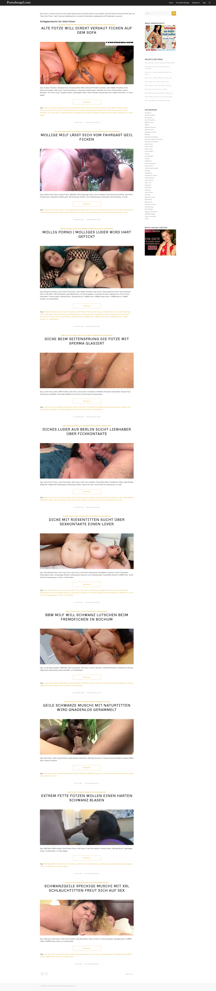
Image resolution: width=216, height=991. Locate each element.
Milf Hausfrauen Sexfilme (77, 212)
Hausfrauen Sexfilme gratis (87, 110)
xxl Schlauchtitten (52, 319)
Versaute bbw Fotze (105, 113)
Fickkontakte (86, 131)
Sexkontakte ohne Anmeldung (111, 212)
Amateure (64, 228)
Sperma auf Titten (88, 500)
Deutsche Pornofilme (74, 24)
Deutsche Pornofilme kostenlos (96, 108)
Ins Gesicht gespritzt (87, 314)
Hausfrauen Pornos (99, 131)
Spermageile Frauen (79, 113)
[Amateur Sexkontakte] (18, 3)
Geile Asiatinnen (150, 163)
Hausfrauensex (109, 24)
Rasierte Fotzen (150, 197)
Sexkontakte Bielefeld (64, 409)
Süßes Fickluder (92, 113)
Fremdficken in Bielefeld (95, 407)
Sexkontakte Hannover (110, 592)
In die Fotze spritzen (93, 864)
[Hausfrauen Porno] (87, 170)
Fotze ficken (82, 407)
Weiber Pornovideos (119, 113)
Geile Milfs (48, 314)
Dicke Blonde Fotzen (51, 590)
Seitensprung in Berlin (74, 500)
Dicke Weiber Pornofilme (115, 108)
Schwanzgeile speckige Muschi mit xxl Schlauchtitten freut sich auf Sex (86, 888)
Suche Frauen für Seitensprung (92, 409)
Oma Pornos (149, 192)
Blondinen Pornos (150, 132)
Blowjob (62, 24)
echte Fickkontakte (74, 683)
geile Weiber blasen (73, 314)
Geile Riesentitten (82, 954)
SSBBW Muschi (116, 317)
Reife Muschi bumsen (95, 773)
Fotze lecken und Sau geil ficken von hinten (156, 89)
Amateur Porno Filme (51, 210)
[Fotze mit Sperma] (87, 370)
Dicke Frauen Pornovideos (67, 312)
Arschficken (149, 117)
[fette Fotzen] (87, 827)
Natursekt (148, 185)
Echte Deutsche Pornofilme (115, 210)
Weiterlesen (87, 102)
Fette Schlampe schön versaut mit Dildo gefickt (157, 81)
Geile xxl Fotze (94, 954)
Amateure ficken (63, 108)
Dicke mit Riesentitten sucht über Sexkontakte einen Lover (87, 521)
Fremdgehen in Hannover (106, 590)
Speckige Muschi (77, 317)
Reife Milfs (148, 199)
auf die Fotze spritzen (51, 407)
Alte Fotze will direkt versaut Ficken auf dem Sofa (86, 30)
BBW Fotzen (72, 228)
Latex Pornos (149, 180)
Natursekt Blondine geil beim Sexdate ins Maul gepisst (159, 93)
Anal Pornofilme (150, 115)
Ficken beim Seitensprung (88, 590)
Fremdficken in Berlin (116, 497)
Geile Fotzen (149, 166)
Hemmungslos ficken (47, 592)
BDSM (147, 125)
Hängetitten (98, 24)
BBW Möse (47, 864)
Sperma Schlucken (102, 702)
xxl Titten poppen (62, 866)
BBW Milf (73, 210)
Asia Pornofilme (150, 120)
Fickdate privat (45, 212)
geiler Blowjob (128, 497)
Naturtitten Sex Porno (104, 110)
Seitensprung (97, 335)
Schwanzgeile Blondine (62, 592)
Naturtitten (148, 187)
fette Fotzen (58, 110)
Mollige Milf (43, 500)
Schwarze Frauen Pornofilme (112, 773)
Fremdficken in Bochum (125, 683)
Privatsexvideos (117, 110)
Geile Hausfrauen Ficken (110, 312)
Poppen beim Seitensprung (57, 500)
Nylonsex (148, 190)
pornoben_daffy (94, 122)
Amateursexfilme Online (77, 108)
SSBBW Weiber (102, 611)
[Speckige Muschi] (87, 917)
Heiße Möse (83, 773)
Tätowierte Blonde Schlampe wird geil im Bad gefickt (158, 96)
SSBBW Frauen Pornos (102, 317)
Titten (146, 219)
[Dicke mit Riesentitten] (87, 551)
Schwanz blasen (105, 864)
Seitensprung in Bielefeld (48, 409)
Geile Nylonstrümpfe (151, 168)
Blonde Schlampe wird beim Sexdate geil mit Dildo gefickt (160, 63)
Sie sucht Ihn (76, 409)
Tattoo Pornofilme (150, 216)
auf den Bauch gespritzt (52, 683)
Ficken (86, 516)
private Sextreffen (64, 685)
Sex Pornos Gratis (54, 113)
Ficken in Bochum (95, 683)
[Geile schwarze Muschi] (87, 737)
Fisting (147, 158)
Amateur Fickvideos (50, 108)
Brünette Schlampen (151, 137)
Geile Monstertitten (59, 314)
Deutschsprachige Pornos (85, 210)
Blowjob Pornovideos (51, 312)
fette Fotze (47, 954)
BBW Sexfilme (64, 407)
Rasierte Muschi (65, 317)
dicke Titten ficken (64, 590)
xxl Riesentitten (68, 595)
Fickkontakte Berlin (102, 497)
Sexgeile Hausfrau (66, 113)
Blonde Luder (76, 335)
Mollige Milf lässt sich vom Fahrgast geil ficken (87, 137)
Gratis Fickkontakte (121, 590)
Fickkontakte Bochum (109, 683)
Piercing (147, 195)
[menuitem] (171, 3)
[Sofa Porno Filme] (87, 63)
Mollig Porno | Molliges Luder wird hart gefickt (86, 234)
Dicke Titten (78, 516)
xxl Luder (125, 212)
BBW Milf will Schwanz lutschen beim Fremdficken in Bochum (86, 617)
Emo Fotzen (149, 146)
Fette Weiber (87, 24)
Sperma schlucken (51, 776)
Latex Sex (148, 183)
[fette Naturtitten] (87, 267)
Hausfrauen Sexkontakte (112, 407)
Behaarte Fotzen (150, 127)
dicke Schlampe (100, 210)
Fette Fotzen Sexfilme (88, 497)
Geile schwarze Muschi (60, 773)
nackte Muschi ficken (102, 314)
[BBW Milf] (87, 646)
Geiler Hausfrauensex (70, 110)
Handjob (147, 171)
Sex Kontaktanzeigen (93, 212)
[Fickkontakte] (87, 461)
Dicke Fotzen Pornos (51, 497)
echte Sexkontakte (65, 497)
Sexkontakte (108, 228)
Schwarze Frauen (88, 702)
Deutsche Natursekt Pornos (154, 139)
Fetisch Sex (149, 149)
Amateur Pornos (63, 210)
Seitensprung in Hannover (79, 592)
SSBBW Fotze (88, 317)
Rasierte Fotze (125, 407)
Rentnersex (148, 202)
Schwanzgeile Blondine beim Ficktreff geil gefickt (157, 100)
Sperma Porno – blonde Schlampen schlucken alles (158, 78)
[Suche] (209, 3)
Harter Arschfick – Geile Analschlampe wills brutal (158, 85)
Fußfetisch (148, 161)
